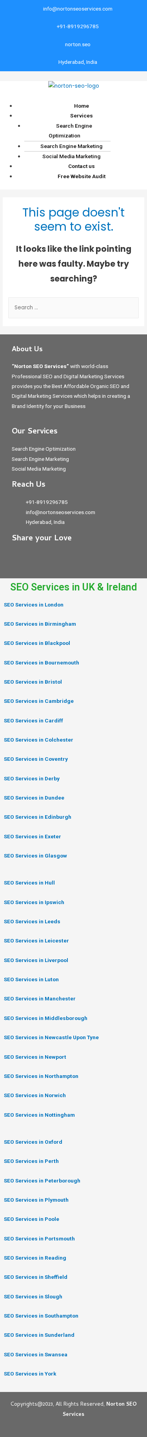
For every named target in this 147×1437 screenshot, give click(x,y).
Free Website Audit (81, 176)
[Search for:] (73, 307)
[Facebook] (19, 559)
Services (81, 115)
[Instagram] (37, 559)
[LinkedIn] (54, 559)
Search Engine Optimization (70, 131)
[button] (73, 96)
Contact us (81, 166)
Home (81, 106)
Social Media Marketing (71, 156)
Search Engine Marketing (71, 146)
